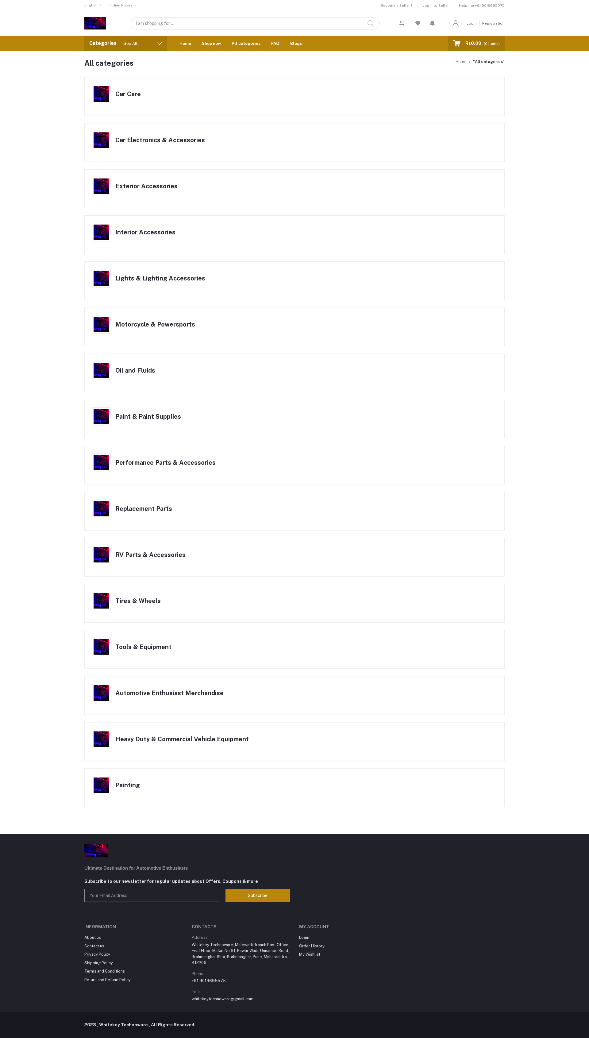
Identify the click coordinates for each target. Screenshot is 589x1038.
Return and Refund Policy (107, 979)
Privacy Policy (97, 954)
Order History (312, 946)
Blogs (296, 43)
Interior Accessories (145, 232)
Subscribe (258, 895)
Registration (493, 23)
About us (92, 937)
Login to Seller (435, 5)
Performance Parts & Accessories (165, 462)
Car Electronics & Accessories (160, 140)
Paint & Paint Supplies (148, 416)
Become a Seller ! (396, 5)
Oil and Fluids (135, 370)
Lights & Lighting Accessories (160, 278)
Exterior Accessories (146, 186)
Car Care (128, 94)
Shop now (211, 43)
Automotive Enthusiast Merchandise (169, 693)
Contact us (94, 946)
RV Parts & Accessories (150, 554)
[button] (432, 23)
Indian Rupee (121, 5)
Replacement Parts (143, 508)
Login (472, 23)
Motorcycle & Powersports (155, 324)
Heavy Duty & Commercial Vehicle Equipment (182, 739)
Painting (127, 785)
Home (185, 43)
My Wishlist (309, 954)
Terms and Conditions (104, 971)
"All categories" (489, 61)
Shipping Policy (98, 963)
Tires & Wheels (138, 601)
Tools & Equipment (143, 647)
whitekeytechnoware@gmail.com (222, 999)
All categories (246, 43)
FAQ (275, 43)
